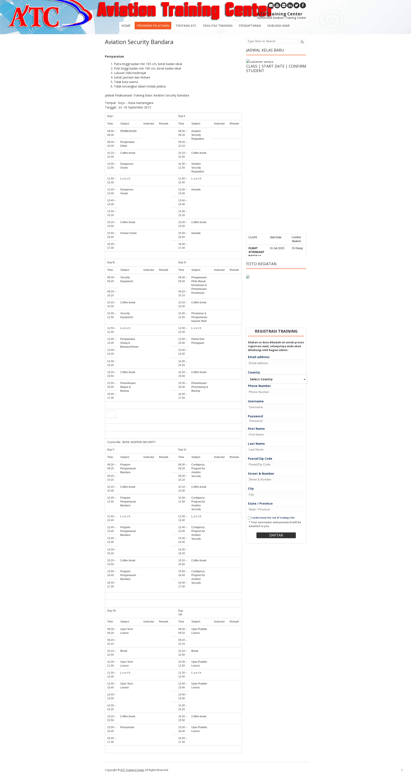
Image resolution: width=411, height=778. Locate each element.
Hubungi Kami (278, 26)
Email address (259, 357)
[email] (271, 5)
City (251, 488)
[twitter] (296, 5)
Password (255, 416)
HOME (125, 26)
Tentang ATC (186, 26)
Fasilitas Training (217, 26)
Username (256, 401)
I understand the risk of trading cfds (273, 517)
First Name (256, 429)
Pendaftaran (250, 26)
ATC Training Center (132, 770)
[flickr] (283, 5)
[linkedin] (290, 5)
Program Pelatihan (153, 26)
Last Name (256, 444)
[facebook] (303, 5)
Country (254, 372)
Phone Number (259, 386)
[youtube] (277, 5)
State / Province (260, 503)
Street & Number (261, 473)
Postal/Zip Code (260, 458)
